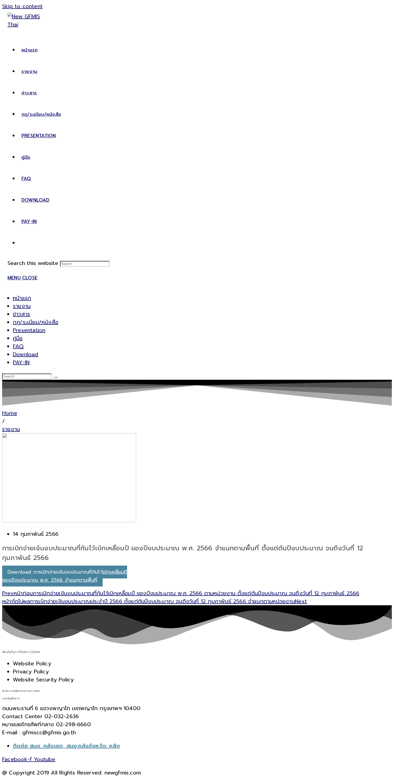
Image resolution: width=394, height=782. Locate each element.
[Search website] (21, 242)
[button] (3, 421)
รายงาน (22, 306)
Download (25, 354)
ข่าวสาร (21, 314)
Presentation (29, 330)
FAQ (18, 346)
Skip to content (22, 6)
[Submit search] (56, 377)
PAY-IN (21, 362)
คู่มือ (18, 338)
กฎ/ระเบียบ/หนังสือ (35, 322)
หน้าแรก (22, 298)
